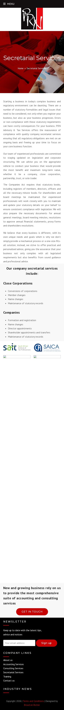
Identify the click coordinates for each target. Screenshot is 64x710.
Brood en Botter (32, 704)
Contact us (9, 680)
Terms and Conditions (33, 701)
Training (7, 676)
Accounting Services (13, 664)
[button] (8, 4)
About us (8, 660)
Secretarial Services (13, 672)
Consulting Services (13, 668)
